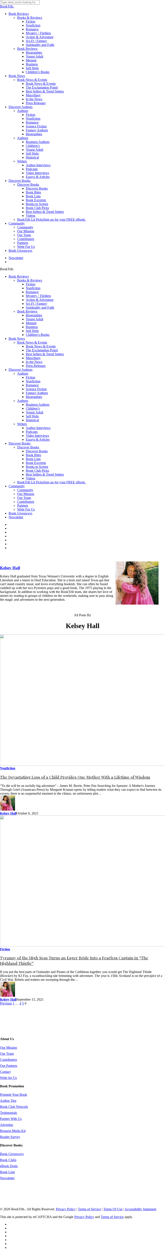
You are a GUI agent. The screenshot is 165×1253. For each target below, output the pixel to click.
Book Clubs (8, 1160)
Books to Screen (37, 466)
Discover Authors (20, 369)
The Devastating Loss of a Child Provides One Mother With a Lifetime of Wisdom (75, 777)
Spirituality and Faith (40, 307)
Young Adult (34, 319)
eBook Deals (9, 1166)
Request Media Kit (13, 1131)
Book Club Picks (37, 470)
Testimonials (8, 1113)
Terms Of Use (112, 1209)
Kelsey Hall (10, 568)
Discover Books (20, 443)
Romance (32, 292)
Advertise (6, 1125)
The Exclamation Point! (42, 350)
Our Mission (25, 494)
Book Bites (33, 455)
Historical (32, 420)
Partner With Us (11, 1119)
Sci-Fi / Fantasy (36, 303)
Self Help (32, 331)
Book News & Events (32, 342)
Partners (22, 505)
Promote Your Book (13, 1094)
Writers (22, 424)
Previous (6, 1003)
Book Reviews (19, 276)
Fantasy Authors (37, 393)
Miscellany (33, 358)
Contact (5, 1072)
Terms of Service (89, 1209)
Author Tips (8, 1100)
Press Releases (36, 366)
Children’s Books (37, 334)
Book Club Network (14, 1106)
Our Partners (8, 1065)
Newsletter (16, 517)
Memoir (31, 323)
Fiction (30, 284)
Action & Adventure (39, 300)
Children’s (33, 408)
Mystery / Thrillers (38, 296)
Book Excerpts (36, 463)
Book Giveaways (20, 513)
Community (17, 486)
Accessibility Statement (140, 1209)
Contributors (25, 501)
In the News (34, 362)
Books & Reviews (29, 280)
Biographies (34, 315)
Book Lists (33, 459)
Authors (22, 373)
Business (32, 327)
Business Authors (37, 404)
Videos (30, 478)
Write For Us (26, 509)
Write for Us (8, 1078)
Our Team (24, 498)
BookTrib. (7, 6)
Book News (17, 338)
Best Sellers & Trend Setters (45, 354)
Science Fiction (36, 389)
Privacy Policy (66, 1209)
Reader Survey (10, 1137)
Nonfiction (33, 288)
